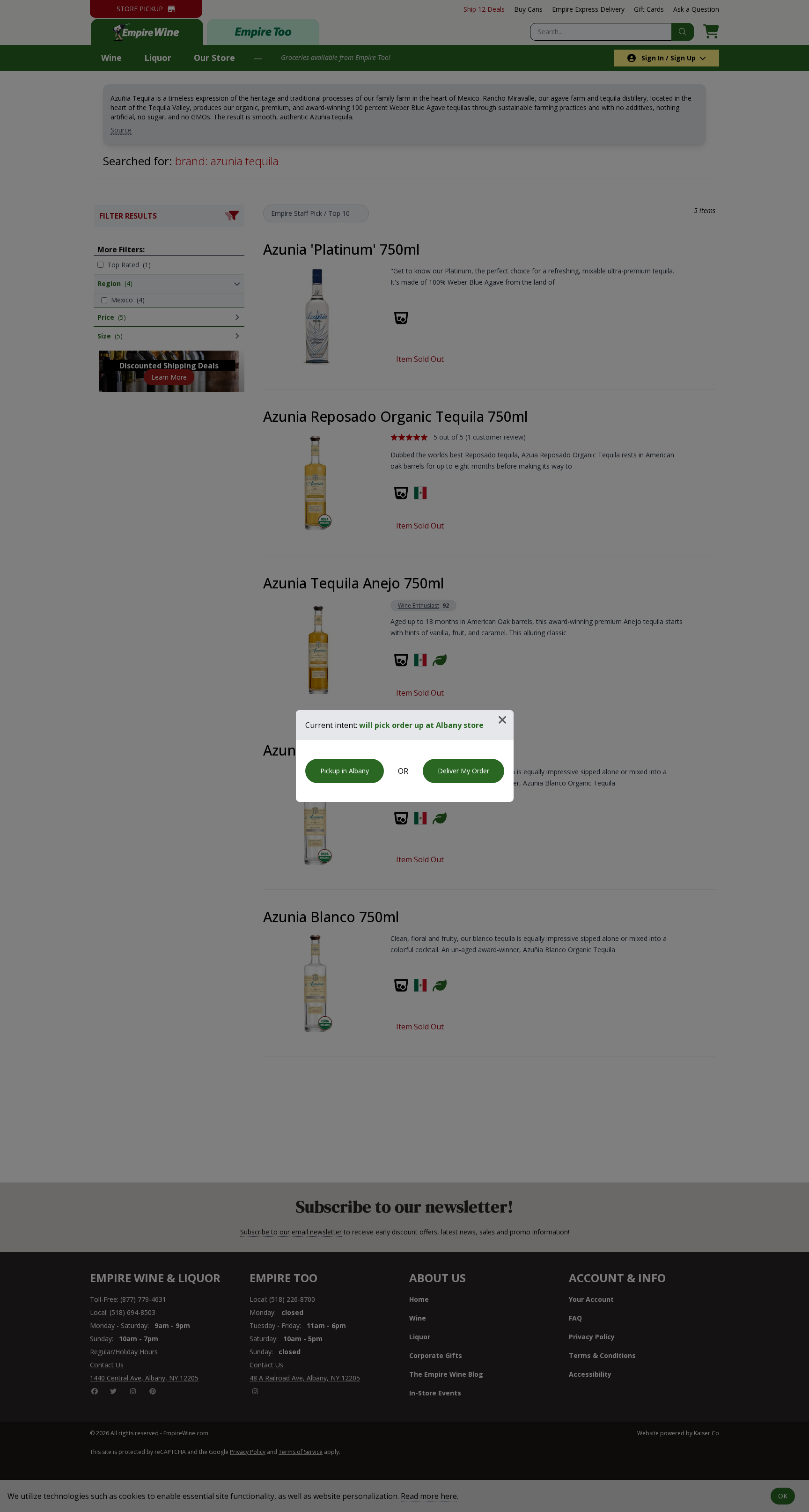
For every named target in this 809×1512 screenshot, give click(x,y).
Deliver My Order (463, 770)
